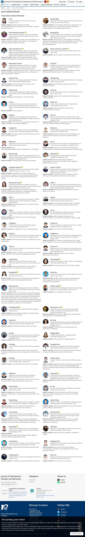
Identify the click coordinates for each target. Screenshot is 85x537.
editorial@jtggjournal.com (9, 484)
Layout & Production (35, 513)
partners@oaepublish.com (9, 514)
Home (2, 5)
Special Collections (47, 5)
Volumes (56, 5)
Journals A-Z (33, 509)
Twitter (62, 480)
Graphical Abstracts (35, 515)
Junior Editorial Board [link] (18, 8)
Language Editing (34, 511)
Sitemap (31, 482)
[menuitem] (2, 4)
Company (4, 515)
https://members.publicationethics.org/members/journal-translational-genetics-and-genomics (18, 494)
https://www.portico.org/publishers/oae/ (45, 496)
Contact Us (32, 480)
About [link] (8, 8)
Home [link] (2, 8)
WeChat (62, 482)
